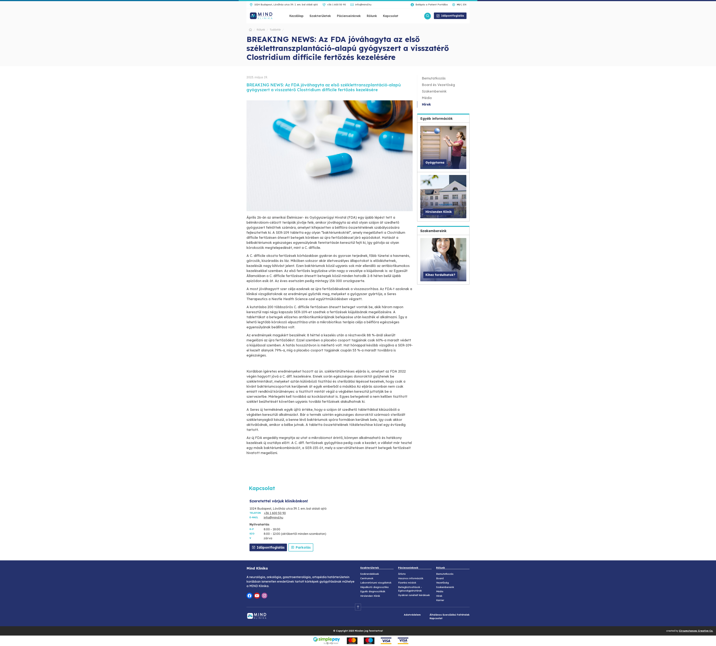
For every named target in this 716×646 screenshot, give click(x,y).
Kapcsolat (390, 16)
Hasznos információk (410, 578)
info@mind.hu (363, 4)
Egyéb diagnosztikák (372, 591)
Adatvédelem (412, 614)
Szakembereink (434, 91)
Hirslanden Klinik (370, 595)
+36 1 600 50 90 (336, 4)
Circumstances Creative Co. (696, 630)
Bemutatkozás (434, 78)
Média (427, 98)
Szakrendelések (369, 573)
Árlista (402, 573)
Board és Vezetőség (438, 85)
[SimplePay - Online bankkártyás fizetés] (358, 640)
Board (440, 578)
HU (459, 4)
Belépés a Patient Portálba (431, 4)
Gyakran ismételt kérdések (414, 595)
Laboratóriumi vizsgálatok (375, 582)
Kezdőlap (296, 16)
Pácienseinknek (349, 16)
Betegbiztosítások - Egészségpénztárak (410, 589)
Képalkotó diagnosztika (374, 587)
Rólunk (372, 16)
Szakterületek (320, 16)
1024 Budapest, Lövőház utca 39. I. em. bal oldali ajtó (286, 4)
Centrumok (366, 578)
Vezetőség (442, 582)
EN (464, 4)
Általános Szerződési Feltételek (450, 614)
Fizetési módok (407, 582)
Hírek (426, 104)
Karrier (440, 600)
